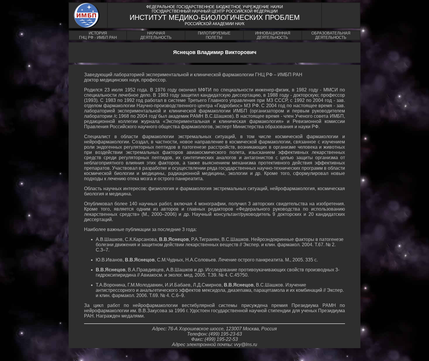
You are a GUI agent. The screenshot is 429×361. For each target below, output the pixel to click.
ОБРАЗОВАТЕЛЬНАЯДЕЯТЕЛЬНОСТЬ (330, 35)
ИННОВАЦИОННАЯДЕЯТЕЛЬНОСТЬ (272, 35)
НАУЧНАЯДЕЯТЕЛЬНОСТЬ (156, 35)
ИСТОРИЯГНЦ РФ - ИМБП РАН (98, 35)
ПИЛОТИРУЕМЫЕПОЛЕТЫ (214, 35)
